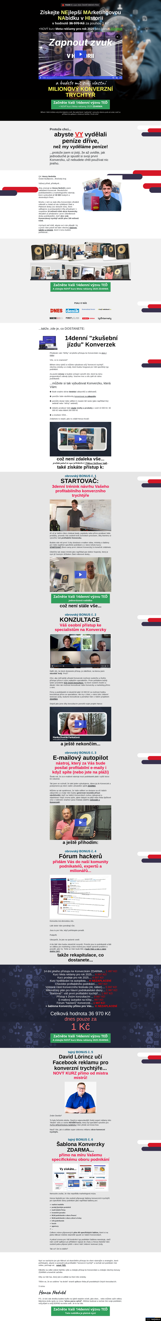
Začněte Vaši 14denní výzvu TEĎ (80, 104)
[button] (80, 439)
